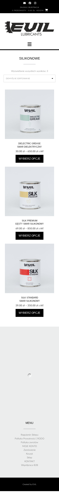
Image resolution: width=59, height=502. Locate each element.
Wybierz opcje (29, 158)
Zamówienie (30, 450)
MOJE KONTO (29, 446)
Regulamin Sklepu (29, 435)
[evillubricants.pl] (29, 28)
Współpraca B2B (29, 465)
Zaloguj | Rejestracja (29, 7)
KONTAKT (29, 461)
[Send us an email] (24, 3)
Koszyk (29, 454)
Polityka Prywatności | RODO (29, 439)
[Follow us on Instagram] (35, 3)
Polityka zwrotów (29, 442)
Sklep (29, 457)
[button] (29, 44)
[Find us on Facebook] (30, 3)
